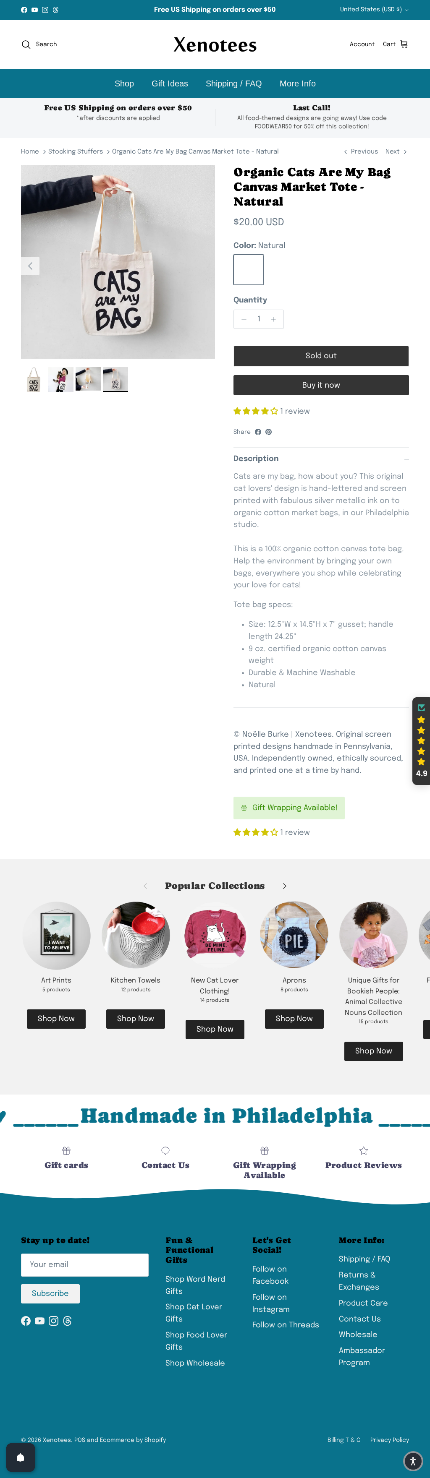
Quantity (250, 300)
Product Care (363, 1303)
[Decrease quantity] (241, 319)
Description (256, 459)
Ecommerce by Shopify (133, 1440)
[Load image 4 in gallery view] (118, 262)
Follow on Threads (285, 1325)
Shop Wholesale (195, 1363)
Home (30, 152)
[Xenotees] (215, 45)
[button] (421, 741)
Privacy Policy (389, 1440)
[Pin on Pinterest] (268, 432)
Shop (124, 83)
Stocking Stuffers (75, 152)
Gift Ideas (170, 83)
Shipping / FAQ (234, 83)
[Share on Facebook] (258, 432)
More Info (298, 83)
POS (79, 1440)
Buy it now (321, 385)
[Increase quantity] (275, 319)
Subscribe (50, 1294)
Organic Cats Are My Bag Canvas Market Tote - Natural (195, 152)
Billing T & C (344, 1440)
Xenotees (57, 1440)
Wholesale (358, 1335)
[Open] (20, 1457)
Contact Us (360, 1319)
